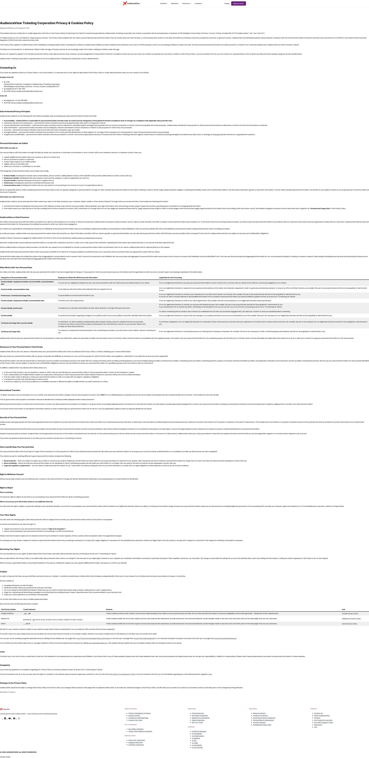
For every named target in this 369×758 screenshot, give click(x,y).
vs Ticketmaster (198, 736)
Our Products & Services (323, 720)
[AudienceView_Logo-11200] (131, 3)
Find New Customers (136, 745)
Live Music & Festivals (200, 715)
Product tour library (260, 715)
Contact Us (318, 713)
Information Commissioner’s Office (122, 674)
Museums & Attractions (200, 718)
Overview (163, 3)
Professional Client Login (262, 725)
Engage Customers (135, 742)
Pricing (227, 3)
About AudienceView (322, 715)
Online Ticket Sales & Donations (140, 731)
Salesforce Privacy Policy (351, 618)
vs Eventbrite (197, 745)
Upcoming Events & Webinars (264, 718)
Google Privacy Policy (350, 613)
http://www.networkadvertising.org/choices (93, 638)
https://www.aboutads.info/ (144, 638)
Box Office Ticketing (135, 729)
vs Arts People (197, 747)
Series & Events (134, 715)
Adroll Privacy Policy (349, 624)
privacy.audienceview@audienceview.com (27, 91)
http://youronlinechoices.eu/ (225, 638)
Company (198, 3)
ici (14, 692)
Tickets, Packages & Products (139, 713)
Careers (317, 718)
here (210, 674)
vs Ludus (195, 743)
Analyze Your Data (135, 720)
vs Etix (194, 740)
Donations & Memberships (138, 718)
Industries (174, 3)
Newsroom (318, 725)
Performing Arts (198, 713)
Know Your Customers (136, 740)
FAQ (315, 727)
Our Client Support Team (323, 722)
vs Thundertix (197, 734)
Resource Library (259, 713)
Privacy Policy (5, 757)
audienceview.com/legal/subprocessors (87, 238)
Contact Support (259, 722)
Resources (186, 3)
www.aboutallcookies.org (98, 643)
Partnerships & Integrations (263, 720)
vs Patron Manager (199, 731)
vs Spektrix (196, 738)
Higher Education (198, 720)
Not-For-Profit (197, 722)
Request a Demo (238, 3)
